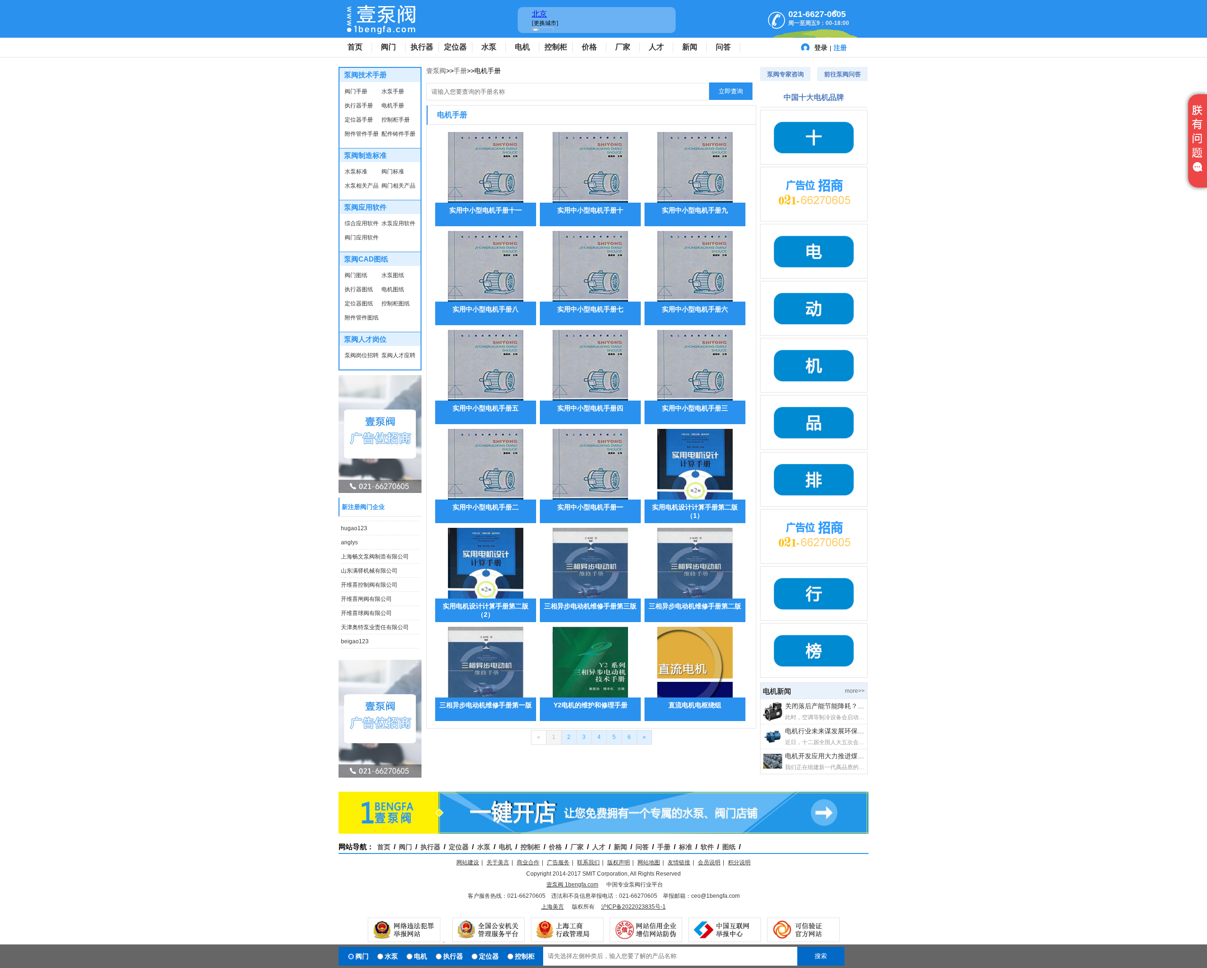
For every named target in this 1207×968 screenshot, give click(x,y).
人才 (656, 47)
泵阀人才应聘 (398, 355)
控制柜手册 (395, 119)
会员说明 (709, 862)
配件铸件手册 (398, 134)
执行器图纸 (359, 289)
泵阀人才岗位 (365, 339)
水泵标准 (356, 171)
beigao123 (355, 635)
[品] (814, 422)
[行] (814, 593)
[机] (814, 365)
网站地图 (648, 862)
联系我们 (588, 862)
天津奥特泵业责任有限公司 (375, 621)
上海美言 (552, 906)
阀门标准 (392, 171)
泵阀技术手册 (365, 75)
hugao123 (354, 522)
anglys (349, 536)
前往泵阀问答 (842, 74)
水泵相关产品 (362, 185)
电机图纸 (392, 289)
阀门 (388, 47)
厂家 (622, 47)
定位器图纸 (359, 303)
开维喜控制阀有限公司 (369, 579)
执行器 (422, 47)
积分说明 (739, 862)
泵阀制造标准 (365, 155)
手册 (460, 70)
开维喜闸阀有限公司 (366, 593)
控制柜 (556, 47)
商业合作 (528, 862)
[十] (814, 137)
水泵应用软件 (398, 223)
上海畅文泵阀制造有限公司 (375, 551)
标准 (685, 847)
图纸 (729, 847)
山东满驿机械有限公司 (369, 565)
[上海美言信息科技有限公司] (814, 194)
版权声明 (618, 862)
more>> (855, 691)
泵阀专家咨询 (785, 74)
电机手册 (392, 105)
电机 (522, 47)
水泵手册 (392, 91)
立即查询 (731, 91)
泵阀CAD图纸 (366, 259)
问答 (723, 47)
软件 (707, 847)
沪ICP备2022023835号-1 (633, 906)
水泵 (488, 47)
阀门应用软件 (362, 237)
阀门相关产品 (398, 185)
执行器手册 (359, 105)
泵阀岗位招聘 (362, 355)
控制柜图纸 (395, 303)
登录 (820, 47)
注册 (840, 47)
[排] (814, 479)
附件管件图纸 (362, 317)
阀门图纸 (356, 275)
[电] (814, 251)
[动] (814, 308)
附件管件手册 (362, 134)
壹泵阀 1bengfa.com (572, 884)
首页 (355, 47)
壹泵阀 (436, 70)
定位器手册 (359, 119)
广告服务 (558, 862)
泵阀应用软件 (365, 207)
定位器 (455, 47)
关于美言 (498, 862)
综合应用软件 (362, 223)
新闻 (689, 47)
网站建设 (467, 862)
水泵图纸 (392, 275)
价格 (589, 47)
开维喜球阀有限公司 (366, 607)
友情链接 (679, 862)
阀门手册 (356, 91)
